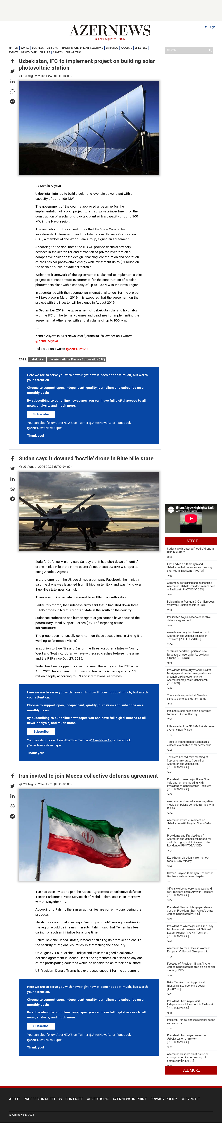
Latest (191, 541)
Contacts (74, 1099)
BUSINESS (38, 47)
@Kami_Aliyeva (46, 341)
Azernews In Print (130, 1099)
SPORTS (58, 52)
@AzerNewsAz (77, 349)
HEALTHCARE (29, 52)
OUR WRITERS (74, 52)
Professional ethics (43, 1099)
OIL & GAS (52, 47)
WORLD (25, 47)
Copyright (190, 1099)
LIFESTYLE (141, 47)
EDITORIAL (112, 47)
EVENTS (13, 52)
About (14, 1099)
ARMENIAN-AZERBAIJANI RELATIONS (82, 47)
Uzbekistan (37, 359)
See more (191, 1070)
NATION (13, 47)
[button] (12, 61)
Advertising (98, 1099)
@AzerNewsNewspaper (44, 428)
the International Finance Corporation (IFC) (77, 359)
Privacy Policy (163, 1099)
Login (211, 27)
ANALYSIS (126, 47)
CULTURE (45, 52)
